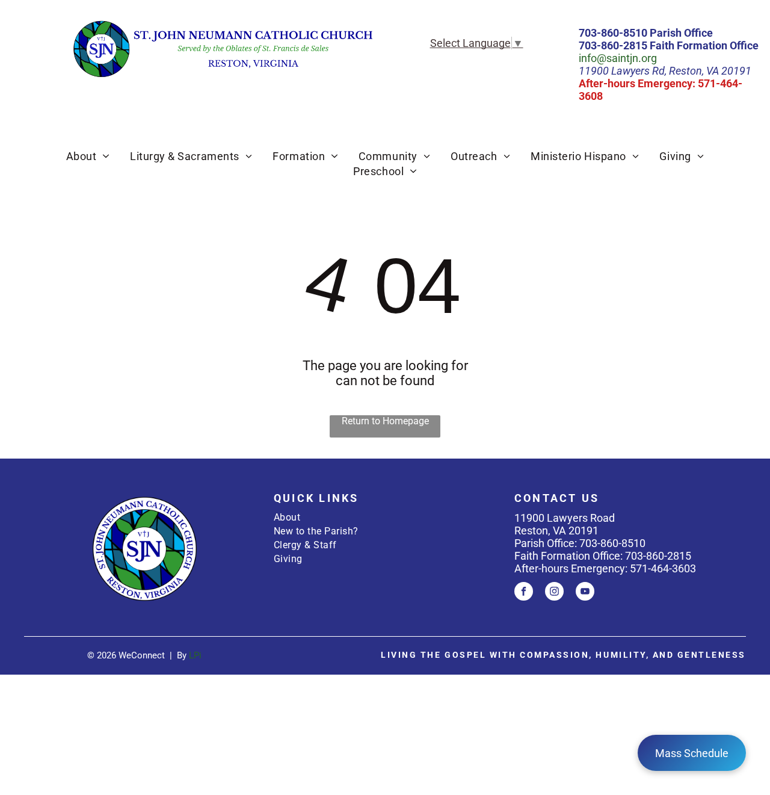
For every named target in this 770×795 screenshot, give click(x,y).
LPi (195, 655)
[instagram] (554, 593)
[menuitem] (88, 156)
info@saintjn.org (618, 58)
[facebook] (523, 593)
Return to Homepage (385, 421)
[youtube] (585, 593)
